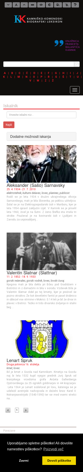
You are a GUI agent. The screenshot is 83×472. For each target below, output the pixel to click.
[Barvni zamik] (67, 5)
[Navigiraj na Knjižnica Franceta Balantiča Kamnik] (67, 43)
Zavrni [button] (24, 460)
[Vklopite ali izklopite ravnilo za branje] (33, 5)
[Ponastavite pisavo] (16, 5)
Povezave (9, 430)
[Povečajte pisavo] (24, 5)
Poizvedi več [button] (53, 449)
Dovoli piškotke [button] (59, 460)
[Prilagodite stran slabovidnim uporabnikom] (41, 5)
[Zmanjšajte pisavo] (8, 5)
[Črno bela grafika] (75, 5)
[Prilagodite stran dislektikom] (49, 5)
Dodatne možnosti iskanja (30, 136)
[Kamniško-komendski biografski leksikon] (40, 18)
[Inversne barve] (58, 5)
